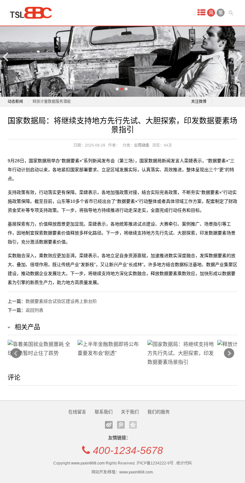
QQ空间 (133, 425)
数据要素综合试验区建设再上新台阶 (61, 301)
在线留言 (77, 411)
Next (239, 56)
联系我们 (104, 411)
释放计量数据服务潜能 (52, 101)
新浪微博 (109, 425)
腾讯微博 (121, 425)
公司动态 (141, 145)
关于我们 (130, 411)
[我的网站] (33, 12)
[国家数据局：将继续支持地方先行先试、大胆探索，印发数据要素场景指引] (180, 353)
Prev (16, 353)
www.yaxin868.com (88, 463)
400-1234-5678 (128, 450)
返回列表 (34, 310)
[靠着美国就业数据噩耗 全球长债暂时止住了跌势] (41, 349)
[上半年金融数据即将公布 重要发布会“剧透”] (111, 349)
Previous (6, 56)
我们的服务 (158, 411)
